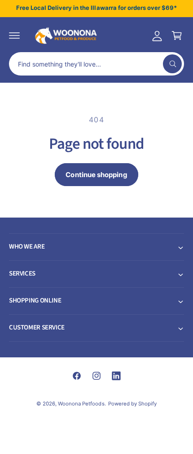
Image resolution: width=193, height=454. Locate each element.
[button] (14, 35)
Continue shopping (96, 174)
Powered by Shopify (132, 404)
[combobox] (96, 64)
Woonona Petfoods (81, 404)
